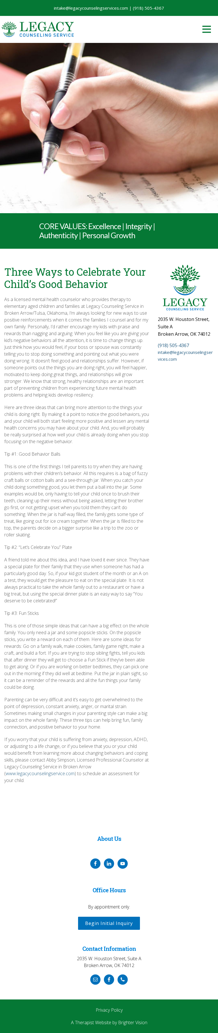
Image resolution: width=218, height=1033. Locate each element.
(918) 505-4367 (173, 345)
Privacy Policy (109, 1010)
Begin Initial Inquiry (109, 923)
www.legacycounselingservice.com (40, 773)
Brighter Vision (132, 1022)
